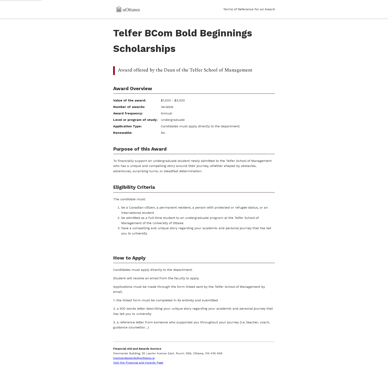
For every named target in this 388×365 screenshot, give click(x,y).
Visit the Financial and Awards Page (138, 362)
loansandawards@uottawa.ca (134, 358)
